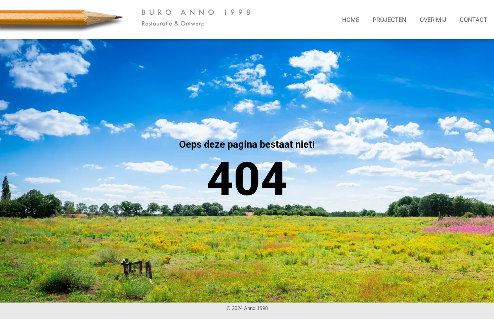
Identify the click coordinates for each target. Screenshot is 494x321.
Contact (473, 19)
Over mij (433, 19)
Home (350, 19)
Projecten (389, 19)
